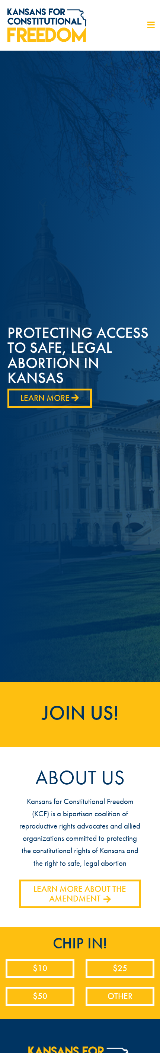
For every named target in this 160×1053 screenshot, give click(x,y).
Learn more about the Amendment (79, 894)
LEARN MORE (45, 398)
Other (120, 996)
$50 (40, 996)
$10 (40, 968)
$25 (120, 968)
